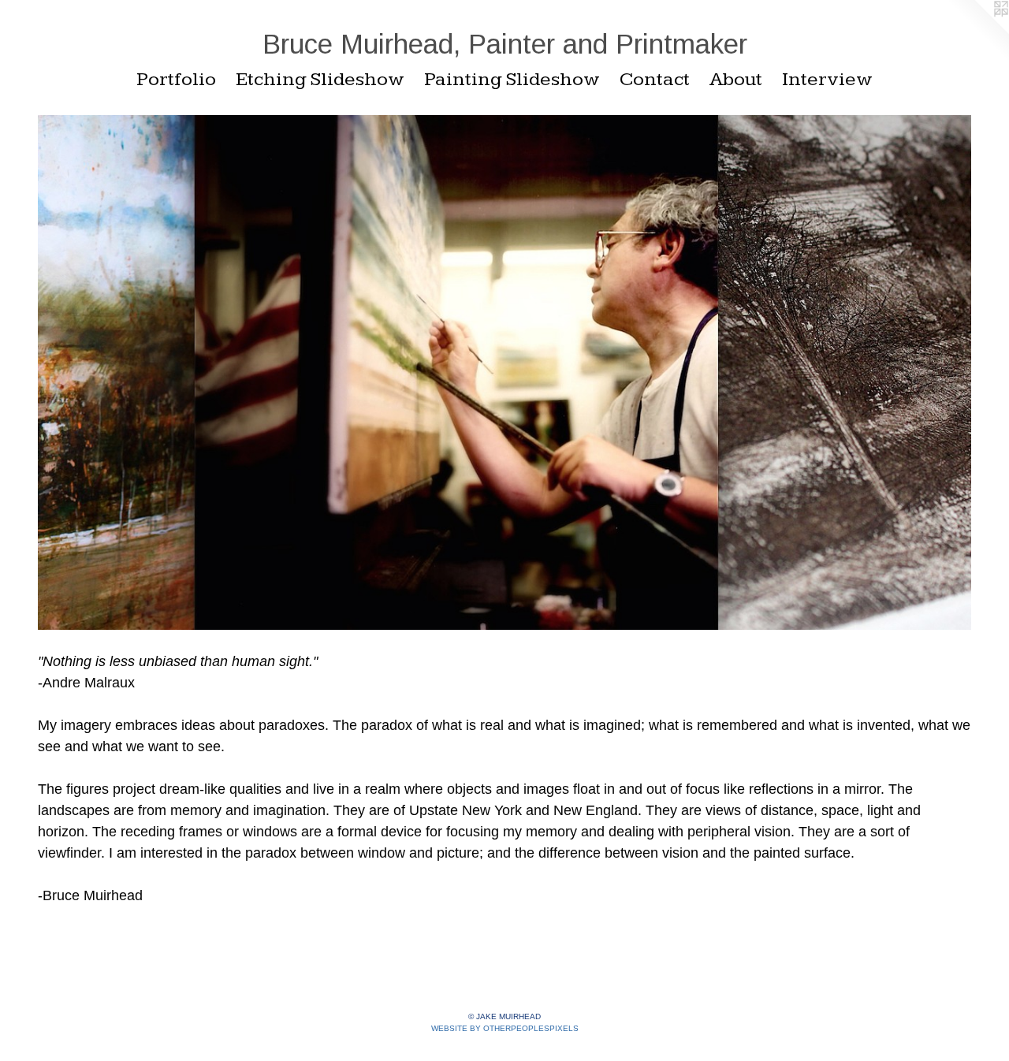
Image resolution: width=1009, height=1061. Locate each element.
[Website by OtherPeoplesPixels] (977, 31)
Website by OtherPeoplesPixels (505, 1028)
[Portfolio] (504, 372)
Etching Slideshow (320, 79)
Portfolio (176, 79)
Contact (655, 79)
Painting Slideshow (512, 79)
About (735, 79)
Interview (827, 79)
